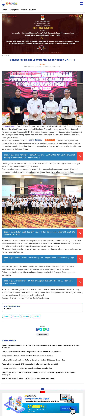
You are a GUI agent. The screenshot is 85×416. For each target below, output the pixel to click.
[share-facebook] (37, 329)
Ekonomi (16, 316)
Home (4, 10)
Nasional (32, 10)
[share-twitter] (40, 329)
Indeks (24, 10)
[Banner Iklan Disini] (42, 404)
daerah (6, 316)
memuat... (8, 309)
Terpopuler (14, 10)
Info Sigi (36, 316)
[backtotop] (42, 390)
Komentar (43, 334)
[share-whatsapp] (44, 329)
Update (50, 140)
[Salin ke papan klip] (47, 329)
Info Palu (26, 316)
